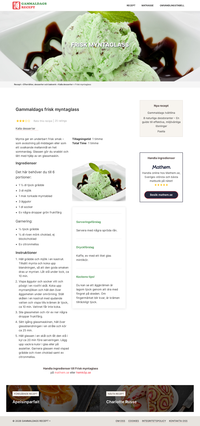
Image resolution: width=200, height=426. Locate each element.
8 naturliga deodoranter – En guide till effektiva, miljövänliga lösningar (161, 122)
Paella (161, 131)
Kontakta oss (178, 420)
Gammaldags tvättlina (161, 112)
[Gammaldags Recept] (29, 5)
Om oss (120, 420)
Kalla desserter (65, 84)
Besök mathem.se (161, 194)
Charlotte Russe (121, 401)
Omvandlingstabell (172, 5)
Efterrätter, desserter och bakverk (39, 84)
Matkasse (148, 5)
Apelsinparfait (26, 401)
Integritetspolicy (154, 420)
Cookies (133, 420)
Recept (131, 5)
